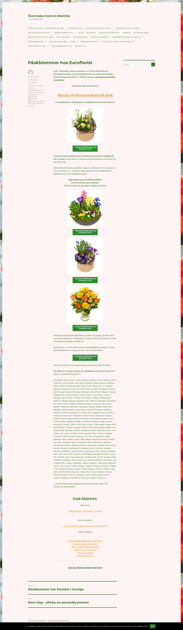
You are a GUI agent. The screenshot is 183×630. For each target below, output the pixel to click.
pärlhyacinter (32, 97)
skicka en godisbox (85, 553)
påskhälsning (32, 101)
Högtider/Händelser (89, 42)
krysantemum (35, 94)
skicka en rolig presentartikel (85, 544)
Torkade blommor (75, 28)
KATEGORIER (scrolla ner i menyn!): (127, 37)
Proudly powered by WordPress (58, 621)
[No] (180, 626)
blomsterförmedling (35, 90)
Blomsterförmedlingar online (98, 28)
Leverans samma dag (58, 42)
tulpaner (31, 106)
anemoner (31, 86)
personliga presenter (85, 556)
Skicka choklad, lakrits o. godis (40, 37)
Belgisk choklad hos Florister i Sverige (85, 511)
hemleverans (32, 92)
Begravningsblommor (64, 33)
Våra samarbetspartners (62, 46)
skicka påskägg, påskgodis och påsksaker (85, 541)
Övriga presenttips (36, 42)
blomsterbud (32, 83)
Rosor (80, 33)
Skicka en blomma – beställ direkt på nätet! (46, 28)
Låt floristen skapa (141, 33)
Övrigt (72, 42)
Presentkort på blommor (109, 33)
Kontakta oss (80, 46)
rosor (29, 103)
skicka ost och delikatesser (85, 550)
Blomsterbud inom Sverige (127, 28)
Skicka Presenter (80, 37)
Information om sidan (37, 46)
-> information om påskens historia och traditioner (84, 526)
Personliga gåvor (63, 37)
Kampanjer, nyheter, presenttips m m (118, 42)
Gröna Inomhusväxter (100, 37)
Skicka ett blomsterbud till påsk (85, 95)
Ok (152, 626)
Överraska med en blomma (49, 16)
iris (29, 94)
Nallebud (126, 33)
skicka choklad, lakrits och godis (85, 547)
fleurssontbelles (33, 77)
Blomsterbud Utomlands (38, 33)
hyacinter (41, 92)
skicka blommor (37, 103)
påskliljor (41, 101)
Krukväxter (91, 33)
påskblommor (33, 99)
